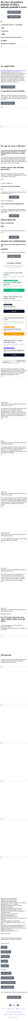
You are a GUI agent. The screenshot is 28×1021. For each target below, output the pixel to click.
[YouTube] (10, 1005)
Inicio (3, 1008)
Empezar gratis (14, 290)
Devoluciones (22, 1014)
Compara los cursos (10, 1008)
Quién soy (18, 1008)
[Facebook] (18, 1005)
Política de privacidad (7, 1014)
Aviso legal (8, 1012)
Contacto (24, 1008)
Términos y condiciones (17, 1012)
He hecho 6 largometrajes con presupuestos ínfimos (13, 70)
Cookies (16, 1014)
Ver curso (14, 311)
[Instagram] (14, 1005)
